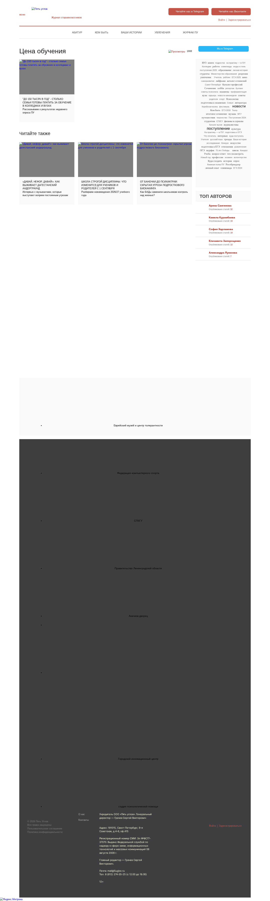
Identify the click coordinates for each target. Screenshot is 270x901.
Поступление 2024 (237, 118)
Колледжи (206, 66)
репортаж (229, 88)
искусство (235, 143)
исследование (213, 143)
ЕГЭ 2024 (237, 168)
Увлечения (162, 32)
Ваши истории (131, 32)
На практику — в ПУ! (214, 132)
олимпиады (226, 66)
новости (239, 106)
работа (216, 66)
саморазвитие (207, 81)
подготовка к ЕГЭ (210, 146)
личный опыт (212, 168)
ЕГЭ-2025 (236, 77)
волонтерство (240, 157)
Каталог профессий (232, 84)
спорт (222, 99)
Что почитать (210, 136)
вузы (204, 95)
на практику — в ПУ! (235, 63)
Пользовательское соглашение (44, 828)
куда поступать (236, 136)
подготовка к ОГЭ (233, 132)
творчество (222, 118)
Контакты (83, 820)
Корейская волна (210, 107)
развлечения (240, 147)
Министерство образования (224, 74)
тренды (228, 139)
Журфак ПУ (190, 32)
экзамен (228, 157)
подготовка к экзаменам (213, 102)
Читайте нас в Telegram (190, 11)
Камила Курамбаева (222, 217)
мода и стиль (239, 66)
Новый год (205, 157)
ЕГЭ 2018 (226, 110)
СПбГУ (219, 121)
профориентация (238, 92)
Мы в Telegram (225, 48)
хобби (220, 88)
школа (235, 150)
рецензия (243, 73)
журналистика (231, 124)
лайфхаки (221, 81)
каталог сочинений (236, 81)
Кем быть (101, 32)
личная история (240, 70)
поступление (218, 128)
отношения (227, 146)
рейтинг (226, 77)
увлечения (205, 77)
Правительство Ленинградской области (138, 568)
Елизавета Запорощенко (225, 240)
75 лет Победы (222, 150)
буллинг (239, 88)
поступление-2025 (208, 70)
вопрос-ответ (219, 153)
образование (224, 70)
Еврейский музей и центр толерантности (138, 425)
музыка (232, 113)
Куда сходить (215, 161)
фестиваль (224, 107)
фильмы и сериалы (233, 121)
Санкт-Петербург (213, 85)
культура (236, 129)
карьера (212, 95)
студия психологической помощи (138, 806)
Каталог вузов (215, 125)
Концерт (244, 150)
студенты (205, 73)
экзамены (224, 91)
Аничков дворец (138, 615)
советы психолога (209, 92)
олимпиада (226, 168)
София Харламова (221, 229)
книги (211, 62)
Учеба (207, 153)
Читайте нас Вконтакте (232, 11)
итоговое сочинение (216, 113)
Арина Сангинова (220, 205)
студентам (209, 121)
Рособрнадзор (233, 164)
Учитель (218, 77)
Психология (232, 99)
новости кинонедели (227, 95)
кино (244, 77)
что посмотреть (235, 153)
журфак (210, 150)
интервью (223, 135)
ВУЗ (204, 62)
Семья (230, 103)
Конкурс (225, 143)
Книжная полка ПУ (215, 164)
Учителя (205, 139)
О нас (81, 814)
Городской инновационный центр (138, 758)
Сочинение (210, 88)
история (227, 161)
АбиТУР (77, 32)
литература (240, 102)
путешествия (208, 117)
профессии (217, 157)
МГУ (239, 114)
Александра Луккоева (223, 252)
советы (241, 95)
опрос (236, 161)
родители (213, 99)
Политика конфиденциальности (44, 832)
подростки (220, 63)
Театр (234, 110)
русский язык (216, 139)
